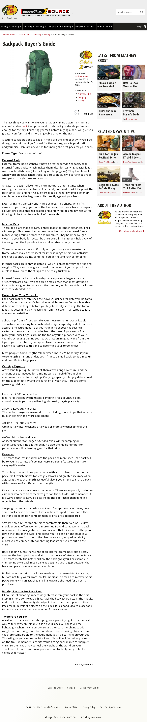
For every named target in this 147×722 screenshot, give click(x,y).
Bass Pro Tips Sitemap (110, 707)
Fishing (4, 26)
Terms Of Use (71, 707)
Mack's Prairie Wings (89, 687)
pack (24, 126)
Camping (52, 26)
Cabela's (71, 687)
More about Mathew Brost (130, 231)
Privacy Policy (89, 707)
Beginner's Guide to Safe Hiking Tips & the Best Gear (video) (109, 190)
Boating (15, 26)
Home (109, 26)
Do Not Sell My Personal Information (43, 707)
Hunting (40, 26)
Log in (140, 26)
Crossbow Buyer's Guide (131, 112)
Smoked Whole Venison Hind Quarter (107, 86)
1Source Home (8, 34)
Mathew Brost (82, 76)
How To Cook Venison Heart (131, 84)
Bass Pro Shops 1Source (109, 192)
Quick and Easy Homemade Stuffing (107, 114)
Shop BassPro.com (10, 18)
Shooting (27, 26)
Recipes (79, 26)
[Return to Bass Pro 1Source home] (47, 15)
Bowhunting (131, 119)
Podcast (91, 26)
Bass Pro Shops (106, 162)
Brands (100, 26)
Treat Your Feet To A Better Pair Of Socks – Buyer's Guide (132, 190)
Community (65, 26)
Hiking (47, 34)
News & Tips (24, 34)
